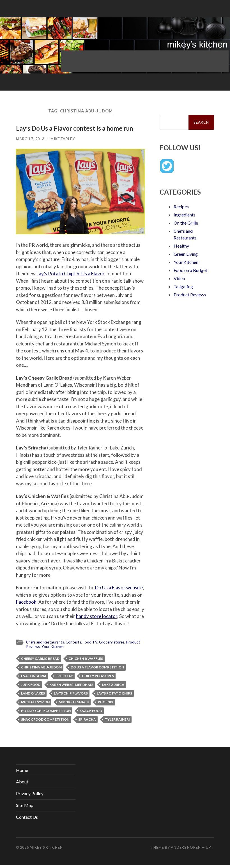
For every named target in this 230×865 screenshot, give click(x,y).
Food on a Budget (190, 270)
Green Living (186, 254)
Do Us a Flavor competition (97, 667)
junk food (30, 684)
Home (22, 770)
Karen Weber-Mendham (71, 684)
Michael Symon (35, 702)
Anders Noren (186, 847)
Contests (73, 642)
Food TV (90, 642)
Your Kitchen (53, 646)
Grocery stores (111, 642)
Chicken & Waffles (85, 658)
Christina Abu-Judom (41, 667)
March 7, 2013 (30, 139)
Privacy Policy (29, 793)
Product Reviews (190, 294)
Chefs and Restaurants (45, 642)
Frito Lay (64, 676)
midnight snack (74, 702)
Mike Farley (62, 139)
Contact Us (27, 817)
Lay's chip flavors (71, 693)
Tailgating (183, 286)
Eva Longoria (34, 676)
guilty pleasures (98, 676)
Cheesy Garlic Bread (40, 658)
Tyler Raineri (117, 719)
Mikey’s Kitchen (46, 847)
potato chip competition (46, 711)
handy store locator (96, 616)
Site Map (24, 805)
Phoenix (105, 702)
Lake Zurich (113, 684)
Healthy (181, 245)
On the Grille (186, 222)
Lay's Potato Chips (114, 693)
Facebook (26, 602)
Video (179, 278)
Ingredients (185, 214)
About (22, 781)
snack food (91, 711)
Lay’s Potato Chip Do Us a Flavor (70, 273)
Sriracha (87, 719)
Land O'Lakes (33, 693)
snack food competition (45, 719)
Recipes (181, 206)
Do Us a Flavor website (119, 587)
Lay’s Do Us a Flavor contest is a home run (74, 128)
